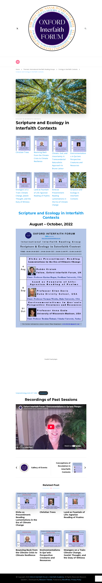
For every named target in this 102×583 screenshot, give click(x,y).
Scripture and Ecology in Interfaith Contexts (51, 215)
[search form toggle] (85, 28)
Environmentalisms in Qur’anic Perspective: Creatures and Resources (78, 159)
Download (43, 393)
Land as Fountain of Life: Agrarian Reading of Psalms (42, 192)
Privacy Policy (76, 580)
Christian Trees (22, 152)
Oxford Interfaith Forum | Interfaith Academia (47, 577)
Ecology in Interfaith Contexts (28, 119)
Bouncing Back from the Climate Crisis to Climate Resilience (27, 552)
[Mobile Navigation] (18, 62)
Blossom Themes (45, 580)
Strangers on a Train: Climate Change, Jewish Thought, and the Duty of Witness (23, 195)
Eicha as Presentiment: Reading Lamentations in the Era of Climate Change (26, 518)
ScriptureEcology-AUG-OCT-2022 (26, 393)
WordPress (66, 580)
